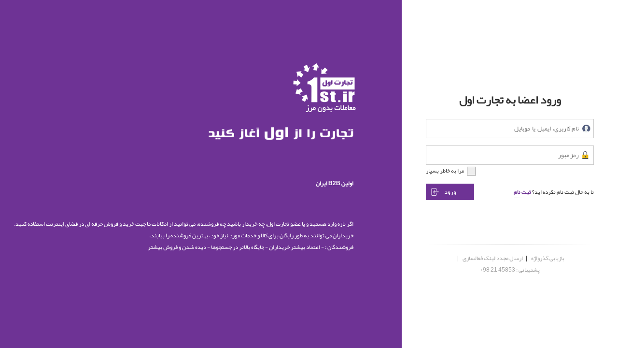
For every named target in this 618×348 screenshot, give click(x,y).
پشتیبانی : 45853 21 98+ (510, 270)
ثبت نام (522, 192)
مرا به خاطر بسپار (445, 170)
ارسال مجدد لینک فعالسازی (493, 258)
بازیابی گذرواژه (547, 258)
